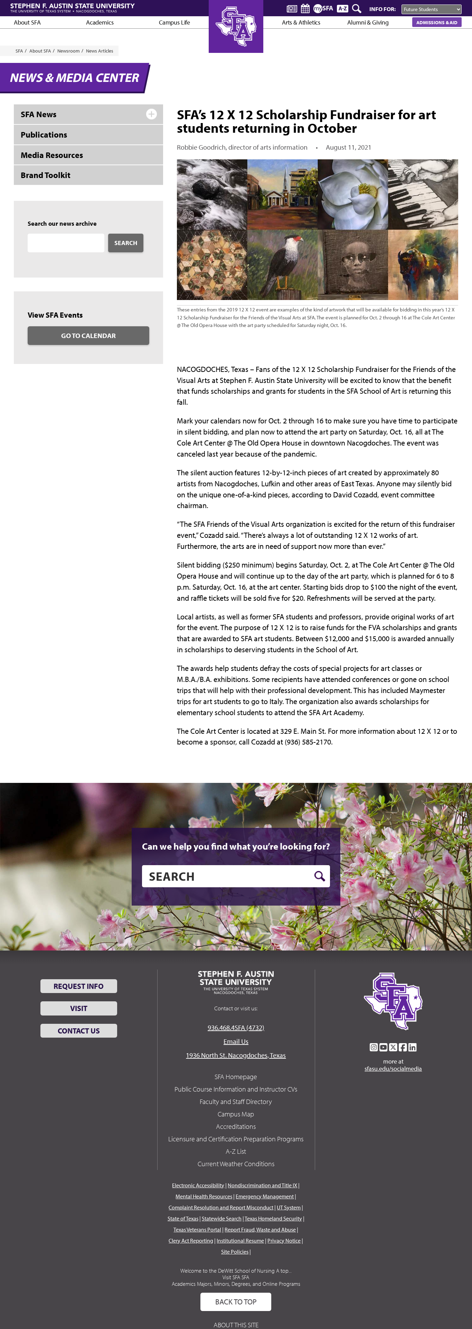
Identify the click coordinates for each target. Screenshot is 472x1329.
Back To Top (236, 1302)
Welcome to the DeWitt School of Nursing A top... (236, 1270)
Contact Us (79, 1031)
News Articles (99, 51)
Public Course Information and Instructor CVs (235, 1089)
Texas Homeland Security (273, 1218)
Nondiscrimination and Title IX (262, 1185)
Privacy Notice (284, 1240)
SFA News (38, 114)
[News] (292, 8)
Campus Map (236, 1114)
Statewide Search (222, 1218)
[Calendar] (305, 8)
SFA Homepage (236, 1076)
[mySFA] (323, 8)
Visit (78, 1008)
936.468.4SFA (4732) (236, 1027)
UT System (289, 1207)
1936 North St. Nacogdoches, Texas (236, 1055)
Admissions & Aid (436, 22)
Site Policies (234, 1251)
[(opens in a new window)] (374, 1047)
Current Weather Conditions (236, 1163)
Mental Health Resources (204, 1196)
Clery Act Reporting (191, 1240)
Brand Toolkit (45, 175)
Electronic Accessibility (198, 1185)
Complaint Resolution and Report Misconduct (221, 1207)
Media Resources (52, 155)
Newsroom (68, 51)
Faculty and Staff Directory (236, 1101)
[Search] (357, 8)
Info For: (382, 8)
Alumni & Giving (367, 22)
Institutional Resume (240, 1240)
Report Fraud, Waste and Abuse (260, 1229)
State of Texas (183, 1218)
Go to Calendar (88, 335)
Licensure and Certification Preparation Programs (235, 1138)
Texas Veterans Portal (197, 1229)
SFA (19, 51)
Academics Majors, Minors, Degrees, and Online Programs (236, 1283)
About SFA (27, 22)
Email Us (236, 1041)
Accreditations (236, 1126)
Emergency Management (265, 1196)
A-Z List (236, 1151)
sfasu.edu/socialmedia (393, 1069)
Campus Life (174, 22)
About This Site (236, 1324)
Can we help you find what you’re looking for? (236, 846)
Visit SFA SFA (236, 1277)
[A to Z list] (342, 8)
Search (125, 243)
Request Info (79, 986)
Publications (44, 134)
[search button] (319, 876)
